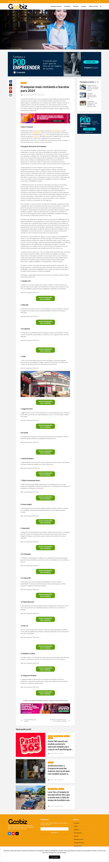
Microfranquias (78, 833)
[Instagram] (17, 833)
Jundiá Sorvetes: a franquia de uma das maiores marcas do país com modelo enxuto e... (59, 769)
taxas (43, 134)
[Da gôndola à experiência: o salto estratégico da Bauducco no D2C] (83, 103)
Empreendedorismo (58, 736)
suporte (36, 136)
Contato (20, 1)
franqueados (36, 132)
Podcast (83, 6)
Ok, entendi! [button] (54, 857)
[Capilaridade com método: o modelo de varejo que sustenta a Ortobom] (83, 87)
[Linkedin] (9, 833)
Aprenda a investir (56, 6)
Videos (76, 826)
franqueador (56, 131)
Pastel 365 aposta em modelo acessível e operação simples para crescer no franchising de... (60, 745)
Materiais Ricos (78, 846)
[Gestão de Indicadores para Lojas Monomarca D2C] (83, 95)
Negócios (50, 738)
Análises (50, 736)
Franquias (76, 6)
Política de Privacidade (13, 1)
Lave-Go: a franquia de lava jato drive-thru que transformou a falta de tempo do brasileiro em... (59, 796)
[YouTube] (13, 833)
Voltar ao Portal (93, 6)
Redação (25, 94)
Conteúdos (67, 6)
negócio (37, 131)
